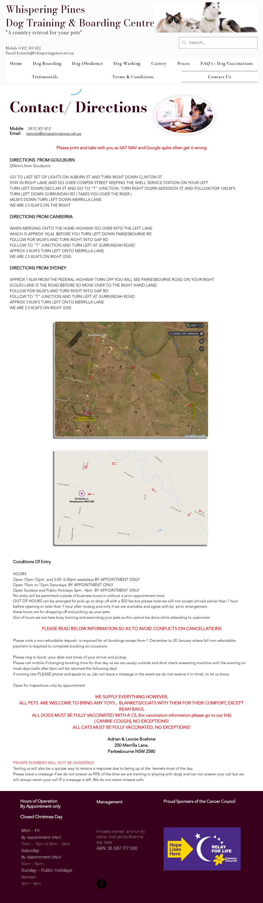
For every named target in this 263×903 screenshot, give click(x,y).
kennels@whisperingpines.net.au (53, 133)
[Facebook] (102, 884)
